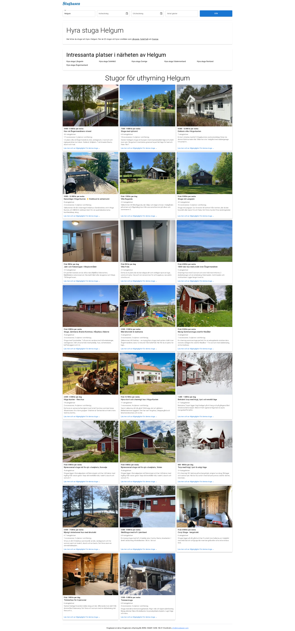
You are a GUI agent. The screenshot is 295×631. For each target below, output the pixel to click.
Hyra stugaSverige (139, 61)
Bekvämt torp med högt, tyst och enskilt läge (197, 399)
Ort (65, 10)
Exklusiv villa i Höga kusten (189, 131)
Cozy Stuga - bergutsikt (188, 532)
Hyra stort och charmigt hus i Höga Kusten (139, 399)
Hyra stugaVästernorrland (175, 61)
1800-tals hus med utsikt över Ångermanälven (198, 267)
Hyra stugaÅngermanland (77, 65)
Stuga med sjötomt (129, 131)
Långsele (135, 39)
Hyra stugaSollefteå (107, 61)
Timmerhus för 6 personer (75, 600)
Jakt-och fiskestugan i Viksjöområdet (80, 267)
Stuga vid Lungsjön (186, 199)
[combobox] (77, 13)
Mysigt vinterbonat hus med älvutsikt (80, 532)
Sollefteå (144, 39)
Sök (216, 13)
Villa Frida (125, 267)
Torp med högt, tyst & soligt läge (192, 467)
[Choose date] (127, 13)
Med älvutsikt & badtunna (132, 332)
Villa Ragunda (127, 199)
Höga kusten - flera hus (74, 399)
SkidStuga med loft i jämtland (134, 532)
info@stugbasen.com (180, 628)
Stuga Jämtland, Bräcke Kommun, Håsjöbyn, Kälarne (86, 332)
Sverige (155, 39)
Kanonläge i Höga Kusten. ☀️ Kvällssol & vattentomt (86, 199)
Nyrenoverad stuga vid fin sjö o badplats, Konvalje (85, 467)
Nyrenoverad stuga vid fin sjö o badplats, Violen (141, 467)
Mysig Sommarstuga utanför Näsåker (194, 332)
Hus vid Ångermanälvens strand (77, 131)
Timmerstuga (127, 600)
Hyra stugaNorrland (205, 61)
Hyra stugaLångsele (74, 61)
